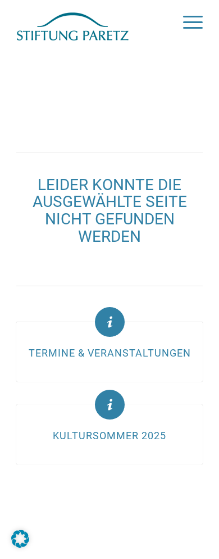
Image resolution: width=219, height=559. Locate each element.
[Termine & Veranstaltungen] (110, 322)
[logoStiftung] (90, 22)
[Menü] (187, 22)
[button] (20, 539)
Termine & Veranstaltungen (110, 353)
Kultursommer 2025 (109, 435)
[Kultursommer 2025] (110, 405)
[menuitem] (187, 22)
